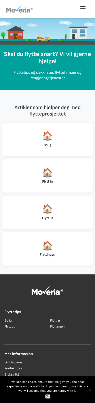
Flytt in (55, 320)
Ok (47, 396)
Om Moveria (13, 362)
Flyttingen (57, 326)
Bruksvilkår (12, 374)
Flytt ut (9, 326)
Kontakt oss (13, 368)
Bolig (8, 320)
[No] (89, 390)
